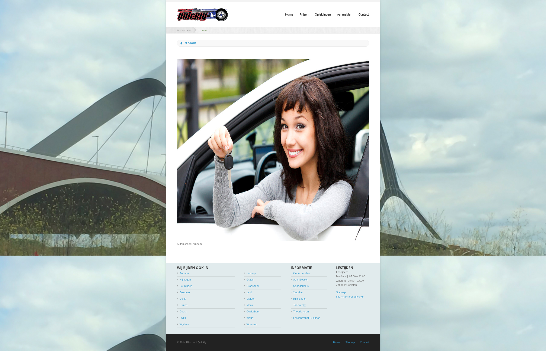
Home (289, 14)
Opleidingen (323, 14)
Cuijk (183, 298)
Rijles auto (299, 298)
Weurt (250, 317)
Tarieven (299, 305)
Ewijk (183, 317)
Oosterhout (253, 311)
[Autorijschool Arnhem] (273, 239)
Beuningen (186, 286)
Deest (183, 311)
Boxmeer (185, 292)
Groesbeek (253, 286)
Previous (190, 43)
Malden (251, 298)
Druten (183, 305)
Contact (364, 14)
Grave (250, 279)
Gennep (251, 273)
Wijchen (184, 324)
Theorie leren (301, 311)
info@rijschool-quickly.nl (350, 296)
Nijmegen (185, 279)
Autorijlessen (300, 279)
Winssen (252, 324)
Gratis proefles (301, 273)
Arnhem (184, 273)
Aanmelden (344, 14)
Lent (249, 292)
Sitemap (341, 292)
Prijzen (304, 14)
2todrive (298, 292)
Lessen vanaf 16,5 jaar (306, 317)
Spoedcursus (301, 286)
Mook (250, 305)
